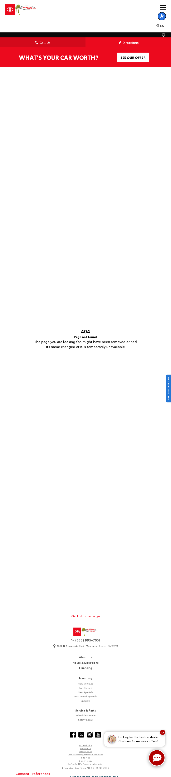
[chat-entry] (156, 758)
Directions (130, 42)
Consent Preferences (33, 773)
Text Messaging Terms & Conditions (85, 754)
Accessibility (85, 745)
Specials (85, 700)
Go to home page (85, 615)
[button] (162, 16)
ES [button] (162, 25)
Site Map (85, 757)
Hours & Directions (86, 662)
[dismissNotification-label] (162, 732)
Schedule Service (86, 715)
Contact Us (85, 748)
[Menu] (163, 7)
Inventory (85, 678)
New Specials (85, 692)
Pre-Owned (85, 687)
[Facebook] (73, 735)
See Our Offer (133, 57)
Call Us (44, 42)
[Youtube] (98, 735)
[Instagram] (90, 735)
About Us (85, 657)
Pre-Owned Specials (85, 696)
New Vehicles (85, 683)
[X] (81, 735)
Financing (85, 668)
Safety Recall (85, 719)
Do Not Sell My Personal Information (85, 763)
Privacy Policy (85, 751)
